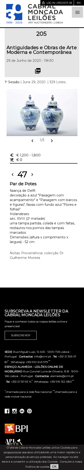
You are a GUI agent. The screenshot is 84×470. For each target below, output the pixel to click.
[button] (77, 12)
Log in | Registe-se (57, 2)
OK (54, 466)
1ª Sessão (12, 82)
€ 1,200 (25, 155)
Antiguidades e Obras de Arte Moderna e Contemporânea (42, 50)
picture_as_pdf (38, 71)
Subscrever (20, 335)
